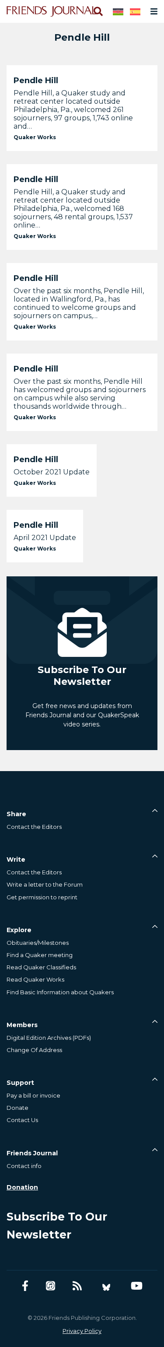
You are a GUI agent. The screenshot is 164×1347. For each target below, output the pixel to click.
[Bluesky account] (106, 1286)
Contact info (24, 1165)
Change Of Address (34, 1049)
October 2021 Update (52, 472)
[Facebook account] (25, 1286)
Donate (17, 1107)
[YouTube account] (137, 1286)
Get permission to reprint (42, 897)
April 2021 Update (45, 537)
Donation (22, 1187)
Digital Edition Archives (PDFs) (49, 1037)
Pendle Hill (36, 80)
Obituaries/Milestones (38, 942)
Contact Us (22, 1119)
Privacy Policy (82, 1330)
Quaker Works (35, 137)
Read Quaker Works (35, 979)
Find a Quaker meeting (40, 954)
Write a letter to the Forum (45, 884)
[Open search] (97, 11)
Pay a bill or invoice (33, 1095)
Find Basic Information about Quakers (60, 992)
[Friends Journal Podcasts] (50, 1286)
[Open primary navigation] (152, 11)
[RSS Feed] (77, 1286)
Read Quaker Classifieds (41, 967)
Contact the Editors (34, 826)
